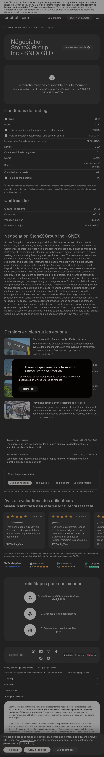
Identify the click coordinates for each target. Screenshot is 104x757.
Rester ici (28, 388)
